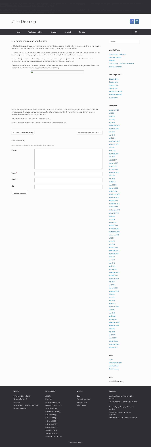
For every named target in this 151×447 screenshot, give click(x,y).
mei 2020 (112, 122)
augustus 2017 (114, 153)
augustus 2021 (114, 110)
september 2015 (114, 194)
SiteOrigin (79, 442)
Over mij (68, 32)
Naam (14, 173)
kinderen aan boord (52, 123)
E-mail (14, 179)
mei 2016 (112, 178)
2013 (47, 396)
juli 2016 (112, 175)
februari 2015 (113, 200)
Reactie (15, 150)
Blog (46, 399)
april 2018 (112, 150)
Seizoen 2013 (113, 82)
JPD (110, 401)
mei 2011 (112, 281)
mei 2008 (112, 331)
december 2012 (114, 250)
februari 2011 (113, 288)
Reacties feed (113, 366)
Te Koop (82, 32)
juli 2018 (112, 147)
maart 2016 (113, 185)
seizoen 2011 (62, 123)
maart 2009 (113, 319)
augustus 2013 (114, 235)
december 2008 (114, 322)
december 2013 (114, 228)
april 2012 (112, 266)
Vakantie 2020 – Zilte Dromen (119, 417)
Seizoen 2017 (50, 424)
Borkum (134, 417)
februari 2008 (113, 341)
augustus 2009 (114, 306)
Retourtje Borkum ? (115, 57)
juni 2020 (112, 119)
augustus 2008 (114, 325)
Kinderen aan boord (115, 91)
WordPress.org (114, 369)
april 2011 (112, 285)
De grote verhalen (51, 402)
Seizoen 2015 (50, 421)
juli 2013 (112, 238)
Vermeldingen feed (115, 362)
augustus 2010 (114, 291)
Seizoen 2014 (113, 79)
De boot (53, 32)
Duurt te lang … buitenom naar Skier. (121, 63)
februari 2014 (113, 225)
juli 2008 (112, 328)
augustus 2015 (114, 197)
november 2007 (114, 344)
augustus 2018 (114, 144)
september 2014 (114, 210)
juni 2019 (112, 132)
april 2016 (112, 182)
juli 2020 (112, 116)
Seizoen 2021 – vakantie (117, 54)
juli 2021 (112, 113)
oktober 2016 (113, 169)
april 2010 (112, 303)
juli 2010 (112, 294)
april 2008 (112, 335)
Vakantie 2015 (50, 433)
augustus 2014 (114, 213)
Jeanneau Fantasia (40, 123)
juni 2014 (112, 219)
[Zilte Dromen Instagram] (137, 21)
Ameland (112, 60)
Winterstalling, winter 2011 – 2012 (89, 132)
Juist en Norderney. (115, 67)
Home (18, 32)
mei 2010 (112, 300)
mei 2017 (112, 157)
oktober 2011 (113, 275)
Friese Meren (30, 123)
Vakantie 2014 (50, 430)
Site (13, 186)
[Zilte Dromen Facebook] (132, 21)
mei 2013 (112, 244)
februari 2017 (113, 163)
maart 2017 (113, 160)
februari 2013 (113, 247)
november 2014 (114, 203)
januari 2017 (113, 166)
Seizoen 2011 (113, 88)
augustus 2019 (114, 129)
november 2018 (114, 141)
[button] (135, 32)
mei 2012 (112, 263)
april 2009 (112, 316)
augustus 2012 (114, 253)
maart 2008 (113, 338)
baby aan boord (21, 123)
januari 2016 (113, 191)
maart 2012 (113, 269)
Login (111, 359)
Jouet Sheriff (113, 98)
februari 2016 (113, 188)
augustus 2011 (114, 278)
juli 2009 (112, 310)
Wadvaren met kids (35, 32)
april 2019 (112, 138)
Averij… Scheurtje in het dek (23, 132)
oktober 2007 (113, 347)
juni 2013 (112, 241)
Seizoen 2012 (113, 85)
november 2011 (114, 272)
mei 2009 (112, 313)
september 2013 (114, 232)
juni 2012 (112, 260)
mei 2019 (112, 135)
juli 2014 (112, 216)
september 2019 (114, 125)
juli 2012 (112, 256)
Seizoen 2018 (50, 427)
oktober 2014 (113, 207)
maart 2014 (113, 222)
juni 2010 (112, 297)
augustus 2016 (114, 172)
